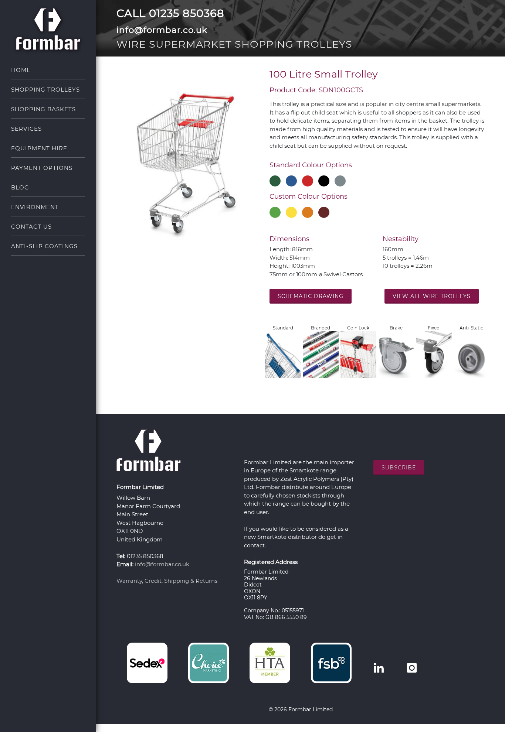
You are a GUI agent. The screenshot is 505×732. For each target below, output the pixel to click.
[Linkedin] (378, 668)
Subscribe (399, 467)
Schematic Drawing (310, 296)
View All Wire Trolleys (432, 296)
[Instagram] (411, 668)
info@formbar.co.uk (162, 564)
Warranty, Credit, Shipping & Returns (166, 580)
